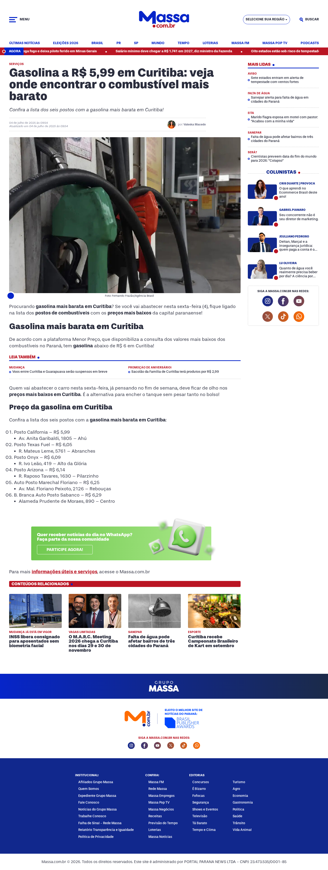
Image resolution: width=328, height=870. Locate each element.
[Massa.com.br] (163, 19)
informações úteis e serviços (64, 571)
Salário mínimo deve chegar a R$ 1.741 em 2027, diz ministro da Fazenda (145, 51)
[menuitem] (24, 43)
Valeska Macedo (194, 124)
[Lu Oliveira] (262, 269)
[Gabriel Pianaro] (262, 215)
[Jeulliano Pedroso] (262, 242)
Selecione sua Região (265, 19)
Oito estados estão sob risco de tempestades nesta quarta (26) (271, 51)
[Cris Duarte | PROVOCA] (262, 189)
